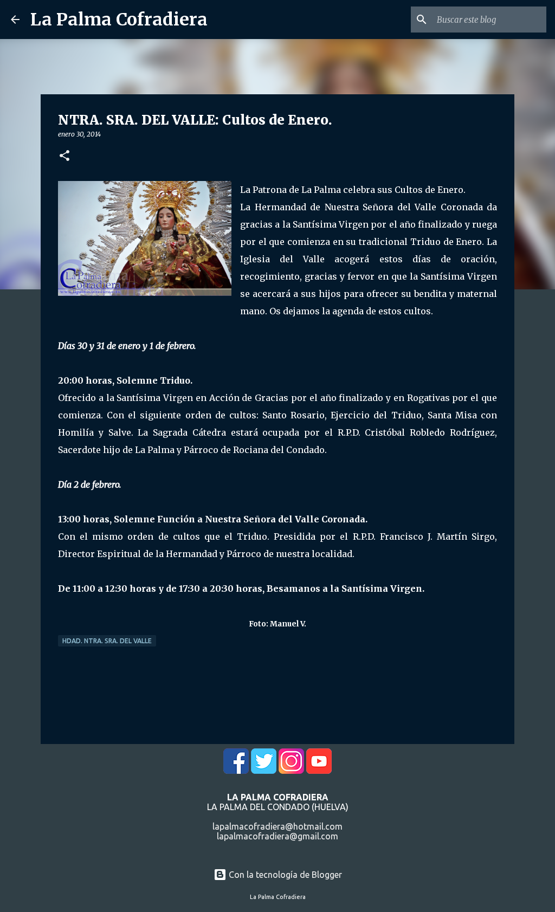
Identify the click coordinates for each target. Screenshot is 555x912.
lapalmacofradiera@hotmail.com (277, 826)
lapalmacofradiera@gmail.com (277, 836)
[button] (64, 156)
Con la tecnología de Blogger (284, 874)
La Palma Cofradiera (119, 19)
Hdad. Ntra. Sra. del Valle (107, 640)
